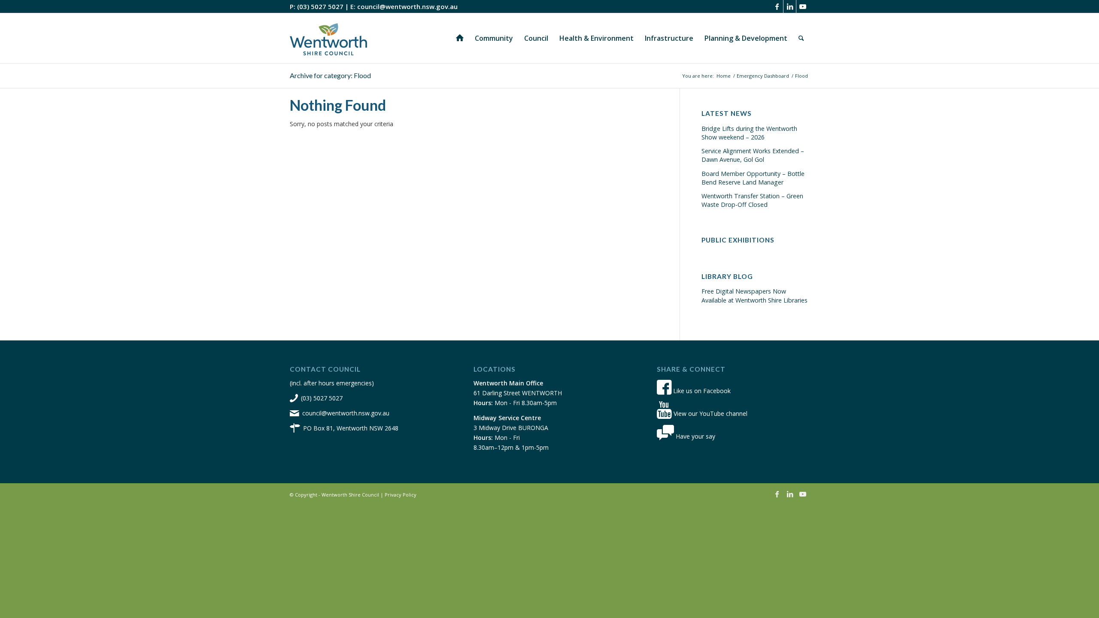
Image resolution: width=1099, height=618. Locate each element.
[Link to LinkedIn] (789, 6)
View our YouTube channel (709, 413)
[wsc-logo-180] (328, 38)
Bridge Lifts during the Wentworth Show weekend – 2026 (749, 132)
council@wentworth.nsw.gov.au (407, 6)
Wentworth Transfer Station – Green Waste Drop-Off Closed (752, 200)
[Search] (801, 38)
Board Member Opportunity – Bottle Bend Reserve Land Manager (753, 178)
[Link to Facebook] (777, 6)
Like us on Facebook (701, 391)
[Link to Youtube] (802, 6)
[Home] (459, 38)
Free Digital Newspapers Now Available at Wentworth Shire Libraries (754, 295)
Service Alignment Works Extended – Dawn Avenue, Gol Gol (752, 155)
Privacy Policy (400, 494)
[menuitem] (459, 38)
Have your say (694, 436)
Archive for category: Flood (330, 75)
